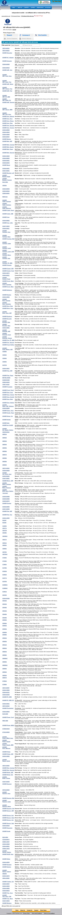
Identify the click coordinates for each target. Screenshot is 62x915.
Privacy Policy (26, 913)
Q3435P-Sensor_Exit (8, 815)
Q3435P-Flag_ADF (7, 370)
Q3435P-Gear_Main (7, 399)
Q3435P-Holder (6, 419)
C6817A (4, 539)
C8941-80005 (5, 878)
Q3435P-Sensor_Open (8, 817)
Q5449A (4, 617)
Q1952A (4, 574)
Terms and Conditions (37, 913)
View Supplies (42, 35)
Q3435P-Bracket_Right (6, 176)
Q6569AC (5, 665)
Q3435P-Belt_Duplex (8, 147)
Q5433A (4, 600)
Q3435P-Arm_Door (7, 118)
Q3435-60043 (6, 162)
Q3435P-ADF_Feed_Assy (7, 75)
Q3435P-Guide (6, 831)
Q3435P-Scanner (7, 784)
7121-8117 (5, 493)
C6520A (4, 185)
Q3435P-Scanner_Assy (6, 793)
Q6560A (4, 465)
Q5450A (4, 620)
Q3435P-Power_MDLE (8, 725)
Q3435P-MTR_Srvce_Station (7, 490)
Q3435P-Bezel (6, 165)
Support (36, 910)
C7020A (4, 557)
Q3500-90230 (6, 382)
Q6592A (4, 672)
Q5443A (4, 611)
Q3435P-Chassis (6, 265)
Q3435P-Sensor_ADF (8, 810)
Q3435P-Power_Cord (8, 717)
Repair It (9, 35)
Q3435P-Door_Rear (7, 306)
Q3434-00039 (6, 470)
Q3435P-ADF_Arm (7, 70)
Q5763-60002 (6, 790)
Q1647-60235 (6, 781)
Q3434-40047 (6, 368)
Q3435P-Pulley (6, 751)
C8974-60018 (5, 706)
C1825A (4, 526)
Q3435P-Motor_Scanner (6, 487)
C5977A (4, 528)
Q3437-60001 (6, 170)
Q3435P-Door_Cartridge (6, 303)
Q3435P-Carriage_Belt (8, 238)
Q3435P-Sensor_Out (8, 820)
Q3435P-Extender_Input (6, 334)
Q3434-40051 (6, 327)
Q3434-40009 (6, 756)
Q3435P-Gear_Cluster (8, 394)
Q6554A (4, 444)
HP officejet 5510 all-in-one (27, 16)
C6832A (4, 545)
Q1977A (4, 578)
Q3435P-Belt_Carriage (8, 144)
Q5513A (4, 645)
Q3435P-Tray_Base (7, 898)
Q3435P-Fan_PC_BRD (8, 340)
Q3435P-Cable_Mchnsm (6, 207)
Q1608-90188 (6, 380)
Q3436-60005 (6, 506)
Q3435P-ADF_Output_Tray (7, 88)
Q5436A (4, 607)
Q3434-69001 (6, 846)
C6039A (4, 532)
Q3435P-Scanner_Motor (6, 805)
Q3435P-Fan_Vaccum (8, 342)
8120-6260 (5, 714)
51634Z (4, 522)
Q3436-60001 (6, 168)
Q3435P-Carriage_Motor (6, 254)
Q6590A (4, 668)
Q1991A (4, 591)
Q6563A (4, 648)
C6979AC (4, 554)
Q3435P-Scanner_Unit (8, 808)
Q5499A (4, 634)
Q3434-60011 (5, 275)
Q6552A (4, 437)
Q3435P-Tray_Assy (7, 893)
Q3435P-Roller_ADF (7, 772)
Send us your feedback (49, 913)
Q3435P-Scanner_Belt (8, 798)
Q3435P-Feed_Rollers (8, 344)
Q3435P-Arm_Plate (7, 123)
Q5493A (4, 625)
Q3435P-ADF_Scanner (8, 102)
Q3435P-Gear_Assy (7, 392)
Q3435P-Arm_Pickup (8, 121)
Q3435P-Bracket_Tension (7, 179)
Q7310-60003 (6, 732)
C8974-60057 (5, 688)
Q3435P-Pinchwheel (7, 708)
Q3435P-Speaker (6, 864)
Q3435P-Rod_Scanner (8, 770)
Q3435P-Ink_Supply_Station (7, 429)
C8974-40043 (5, 468)
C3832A (4, 355)
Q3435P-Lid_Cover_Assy (6, 473)
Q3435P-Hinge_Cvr (7, 416)
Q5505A (4, 641)
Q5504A (4, 638)
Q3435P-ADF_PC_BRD (6, 96)
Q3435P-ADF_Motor (7, 84)
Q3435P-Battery (6, 139)
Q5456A (4, 623)
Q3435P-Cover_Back (8, 281)
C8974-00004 (5, 765)
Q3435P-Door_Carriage (6, 300)
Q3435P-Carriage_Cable (6, 243)
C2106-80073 (5, 839)
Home (17, 910)
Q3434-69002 (6, 220)
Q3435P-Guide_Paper (8, 412)
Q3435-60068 (6, 496)
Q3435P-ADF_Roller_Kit (6, 99)
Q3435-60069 (6, 499)
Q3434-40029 (6, 156)
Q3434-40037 (6, 884)
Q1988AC (5, 585)
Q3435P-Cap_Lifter (7, 222)
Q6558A (4, 458)
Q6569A (4, 661)
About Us (22, 910)
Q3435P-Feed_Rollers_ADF (7, 349)
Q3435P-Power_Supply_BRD (7, 744)
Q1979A (4, 581)
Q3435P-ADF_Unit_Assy (6, 113)
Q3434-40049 (6, 886)
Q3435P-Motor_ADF (7, 480)
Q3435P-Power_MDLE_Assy (7, 737)
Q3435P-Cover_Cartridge (6, 284)
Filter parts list (6, 45)
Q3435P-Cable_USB (7, 213)
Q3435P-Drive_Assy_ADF (7, 312)
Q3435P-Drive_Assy (7, 308)
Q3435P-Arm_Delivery (8, 116)
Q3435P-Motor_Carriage (6, 483)
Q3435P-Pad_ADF (7, 511)
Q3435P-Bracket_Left (8, 173)
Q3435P (14, 29)
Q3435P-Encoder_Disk (6, 321)
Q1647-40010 (6, 226)
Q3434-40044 (6, 132)
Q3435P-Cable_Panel (8, 210)
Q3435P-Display (6, 294)
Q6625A (4, 873)
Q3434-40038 (6, 844)
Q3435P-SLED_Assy (7, 854)
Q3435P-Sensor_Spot (8, 823)
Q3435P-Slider (6, 859)
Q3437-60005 (6, 509)
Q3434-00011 (5, 228)
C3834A (4, 358)
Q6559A (4, 461)
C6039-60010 (5, 432)
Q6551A (4, 434)
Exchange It (26, 35)
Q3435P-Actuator (7, 61)
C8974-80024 (5, 50)
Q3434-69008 (6, 130)
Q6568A (4, 655)
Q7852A (4, 681)
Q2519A (4, 595)
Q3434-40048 (6, 134)
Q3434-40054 (6, 862)
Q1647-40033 (6, 900)
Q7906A (4, 684)
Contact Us (29, 910)
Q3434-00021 (6, 703)
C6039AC (4, 536)
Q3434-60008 (6, 64)
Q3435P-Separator (7, 828)
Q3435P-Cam (5, 217)
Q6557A (4, 454)
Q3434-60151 (6, 692)
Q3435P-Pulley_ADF (7, 754)
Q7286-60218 (6, 728)
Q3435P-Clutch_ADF (8, 268)
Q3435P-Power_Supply (6, 741)
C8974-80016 (5, 48)
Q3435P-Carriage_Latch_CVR (8, 251)
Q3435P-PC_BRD (7, 697)
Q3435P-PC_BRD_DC (8, 700)
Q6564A (4, 651)
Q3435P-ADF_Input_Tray (6, 81)
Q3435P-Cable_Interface (6, 204)
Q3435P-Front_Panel (8, 390)
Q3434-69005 (6, 158)
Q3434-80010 (6, 67)
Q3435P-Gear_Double (8, 397)
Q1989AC (5, 588)
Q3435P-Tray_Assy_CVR (6, 896)
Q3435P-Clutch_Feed (8, 271)
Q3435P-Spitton (6, 867)
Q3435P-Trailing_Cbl (8, 881)
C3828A (4, 351)
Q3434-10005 (6, 518)
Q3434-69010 (6, 890)
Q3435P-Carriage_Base (6, 236)
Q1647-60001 (6, 478)
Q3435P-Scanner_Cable (6, 801)
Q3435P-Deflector (7, 290)
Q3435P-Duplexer (7, 316)
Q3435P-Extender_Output (7, 337)
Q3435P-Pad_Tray (7, 514)
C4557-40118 (5, 384)
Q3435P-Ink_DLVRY (7, 425)
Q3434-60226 (6, 694)
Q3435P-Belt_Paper (7, 149)
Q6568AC (5, 658)
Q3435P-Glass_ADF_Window (8, 405)
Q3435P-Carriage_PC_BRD (7, 262)
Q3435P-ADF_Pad (7, 91)
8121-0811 (5, 182)
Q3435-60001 (6, 160)
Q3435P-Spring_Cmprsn (6, 871)
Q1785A (4, 568)
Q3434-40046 (6, 297)
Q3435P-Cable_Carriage (6, 201)
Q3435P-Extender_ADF (6, 330)
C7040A (4, 561)
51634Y (4, 520)
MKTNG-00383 (6, 377)
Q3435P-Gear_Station (8, 402)
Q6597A (4, 677)
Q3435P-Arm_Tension (8, 127)
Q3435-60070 (6, 501)
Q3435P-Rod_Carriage (8, 768)
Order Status (43, 910)
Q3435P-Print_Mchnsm (6, 747)
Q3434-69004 (6, 711)
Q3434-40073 (6, 273)
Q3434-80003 (6, 189)
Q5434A (4, 604)
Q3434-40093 (6, 690)
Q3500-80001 (6, 193)
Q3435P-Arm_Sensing (8, 125)
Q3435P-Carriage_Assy (6, 231)
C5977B (4, 530)
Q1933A (4, 571)
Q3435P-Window (6, 903)
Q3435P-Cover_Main (8, 286)
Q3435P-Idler (5, 423)
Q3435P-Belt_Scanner (8, 152)
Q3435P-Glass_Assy (8, 410)
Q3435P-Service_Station (6, 851)
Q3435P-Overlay (6, 503)
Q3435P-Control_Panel (6, 278)
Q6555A (4, 448)
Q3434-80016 (6, 191)
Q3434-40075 (6, 876)
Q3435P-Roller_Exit (7, 774)
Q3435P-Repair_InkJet (6, 760)
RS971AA (5, 196)
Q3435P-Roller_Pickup (6, 777)
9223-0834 (5, 837)
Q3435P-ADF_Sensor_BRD (7, 109)
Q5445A (4, 614)
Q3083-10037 (6, 841)
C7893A (4, 564)
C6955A (4, 548)
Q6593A (4, 675)
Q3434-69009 (6, 408)
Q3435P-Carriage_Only (6, 257)
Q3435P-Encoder (7, 318)
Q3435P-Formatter (7, 386)
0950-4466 (5, 720)
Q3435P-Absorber (7, 53)
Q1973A (4, 365)
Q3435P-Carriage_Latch (6, 247)
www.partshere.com (6, 16)
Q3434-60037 (6, 136)
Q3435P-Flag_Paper (7, 375)
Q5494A (4, 629)
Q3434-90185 (6, 598)
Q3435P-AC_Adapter (8, 57)
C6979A (4, 552)
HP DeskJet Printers (15, 16)
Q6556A (4, 451)
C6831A (4, 543)
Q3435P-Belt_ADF (7, 141)
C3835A (4, 361)
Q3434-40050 (6, 888)
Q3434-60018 (6, 825)
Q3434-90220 (6, 476)
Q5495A (4, 632)
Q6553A (4, 441)
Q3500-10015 (6, 848)
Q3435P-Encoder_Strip (6, 325)
